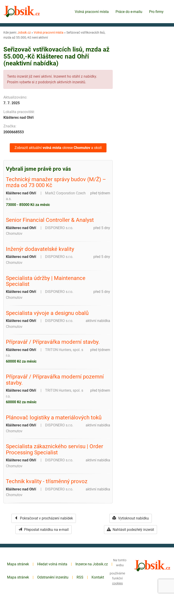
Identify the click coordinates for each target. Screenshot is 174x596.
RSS (80, 577)
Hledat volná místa (52, 564)
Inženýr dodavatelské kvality (40, 249)
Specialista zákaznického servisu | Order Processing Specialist (54, 449)
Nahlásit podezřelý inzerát (133, 529)
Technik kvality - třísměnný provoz (46, 481)
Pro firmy (156, 12)
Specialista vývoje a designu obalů (47, 313)
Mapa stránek (18, 564)
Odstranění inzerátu (52, 577)
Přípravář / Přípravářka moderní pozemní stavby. (55, 380)
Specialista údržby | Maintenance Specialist (45, 281)
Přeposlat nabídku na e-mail (46, 529)
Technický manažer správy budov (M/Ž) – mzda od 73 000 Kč (56, 182)
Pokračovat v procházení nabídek (46, 518)
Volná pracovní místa (92, 12)
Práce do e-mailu (129, 12)
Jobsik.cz (24, 32)
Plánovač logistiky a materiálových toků (54, 417)
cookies (117, 583)
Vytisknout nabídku (133, 518)
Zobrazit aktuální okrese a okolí (58, 148)
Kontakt (98, 577)
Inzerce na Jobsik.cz (91, 564)
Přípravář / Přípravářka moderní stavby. (53, 342)
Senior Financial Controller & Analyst (50, 220)
